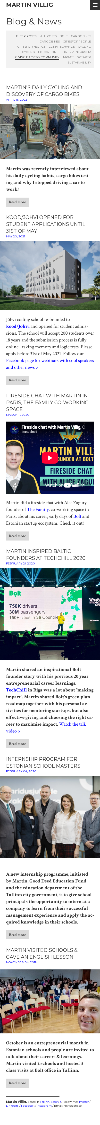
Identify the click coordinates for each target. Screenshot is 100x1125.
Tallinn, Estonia (50, 1102)
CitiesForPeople (77, 41)
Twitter (84, 1102)
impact (68, 57)
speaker (84, 57)
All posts (48, 36)
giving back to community (37, 57)
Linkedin (12, 1105)
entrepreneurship (75, 52)
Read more (17, 202)
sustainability (79, 62)
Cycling (84, 46)
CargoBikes (81, 36)
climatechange (62, 46)
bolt (64, 36)
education (47, 52)
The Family (38, 509)
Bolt (77, 516)
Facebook (27, 1105)
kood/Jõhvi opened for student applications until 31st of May (45, 224)
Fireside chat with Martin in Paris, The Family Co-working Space (47, 402)
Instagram (44, 1105)
